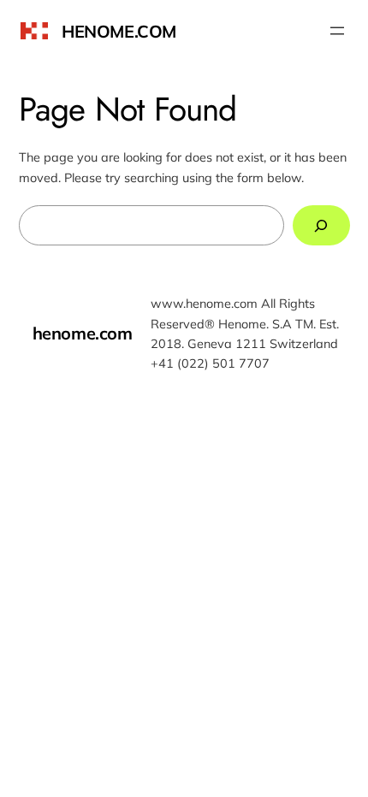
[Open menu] (337, 31)
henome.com (119, 31)
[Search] (321, 225)
